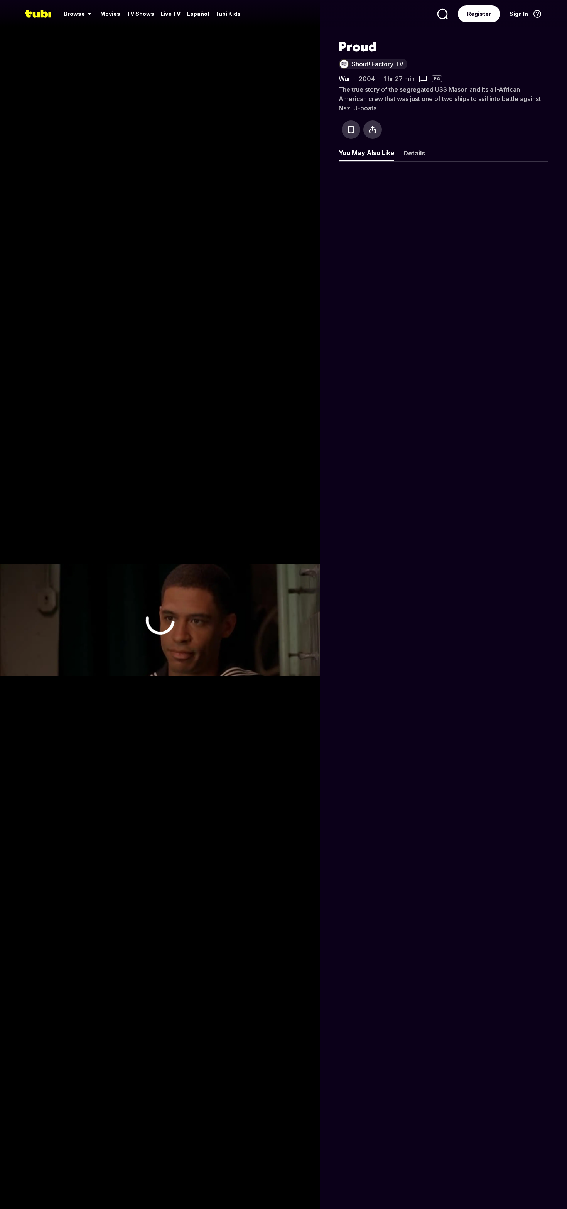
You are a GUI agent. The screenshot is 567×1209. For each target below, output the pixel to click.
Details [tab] (414, 153)
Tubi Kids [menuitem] (228, 13)
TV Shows (140, 13)
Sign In (519, 13)
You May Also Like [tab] (366, 153)
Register (479, 13)
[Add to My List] (351, 129)
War (344, 79)
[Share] (372, 129)
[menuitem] (78, 14)
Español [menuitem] (198, 13)
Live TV (170, 13)
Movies (110, 13)
